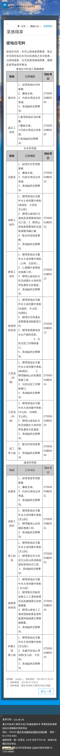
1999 (34, 747)
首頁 (23, 26)
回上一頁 (46, 691)
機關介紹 (34, 26)
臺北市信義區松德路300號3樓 (32, 732)
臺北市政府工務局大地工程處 (17, 7)
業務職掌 (48, 26)
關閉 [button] (5, 5)
